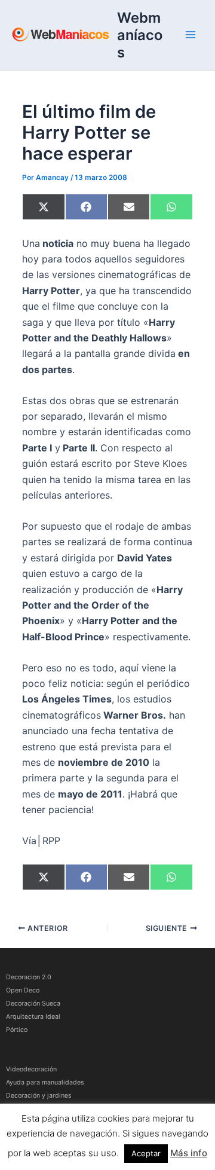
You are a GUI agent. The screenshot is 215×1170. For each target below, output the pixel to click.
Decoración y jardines (39, 1095)
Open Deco (22, 990)
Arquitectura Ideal (33, 1017)
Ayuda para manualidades (45, 1082)
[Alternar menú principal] (190, 34)
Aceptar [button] (146, 1153)
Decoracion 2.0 (28, 977)
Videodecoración (31, 1069)
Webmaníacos (139, 35)
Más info (188, 1153)
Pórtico (16, 1030)
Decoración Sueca (33, 1003)
